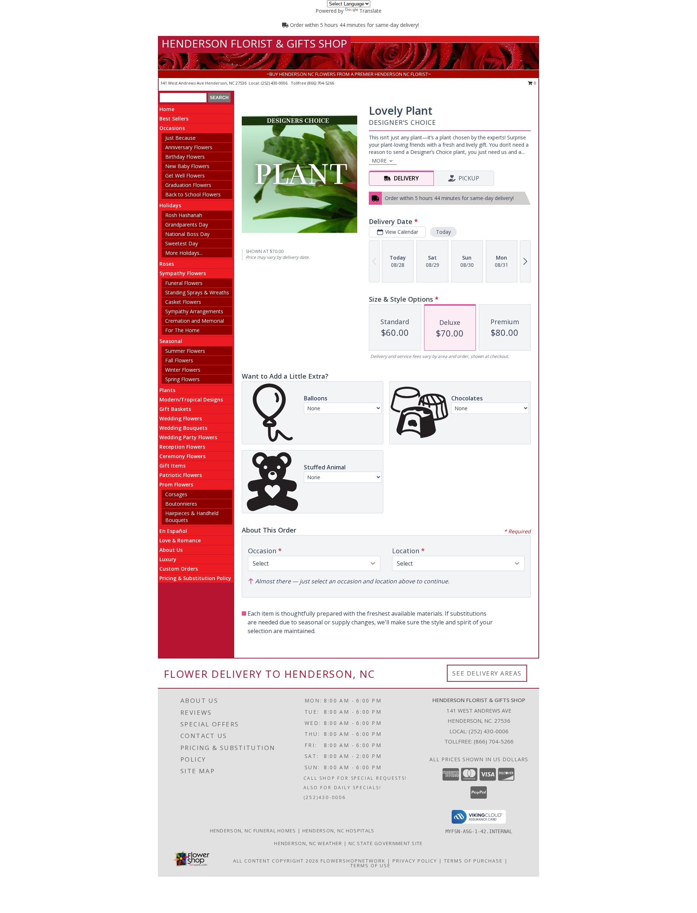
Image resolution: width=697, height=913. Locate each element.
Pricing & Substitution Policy (195, 578)
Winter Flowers (182, 369)
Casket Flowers (183, 301)
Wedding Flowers (180, 418)
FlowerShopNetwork (353, 860)
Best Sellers (173, 118)
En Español (173, 530)
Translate (370, 10)
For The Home (182, 330)
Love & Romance (180, 540)
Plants (167, 390)
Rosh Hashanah (183, 215)
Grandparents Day (186, 224)
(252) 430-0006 (275, 83)
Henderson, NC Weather (308, 843)
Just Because (180, 137)
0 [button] (535, 83)
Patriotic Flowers (180, 475)
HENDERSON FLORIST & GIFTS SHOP (254, 43)
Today (443, 231)
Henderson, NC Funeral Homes (253, 830)
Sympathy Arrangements (194, 311)
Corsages (176, 494)
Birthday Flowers (185, 156)
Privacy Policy (414, 860)
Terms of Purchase (473, 860)
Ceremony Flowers (182, 456)
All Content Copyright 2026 (276, 860)
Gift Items (172, 465)
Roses (166, 263)
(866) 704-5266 (320, 83)
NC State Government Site (385, 843)
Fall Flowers (179, 360)
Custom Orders (178, 568)
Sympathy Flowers (182, 273)
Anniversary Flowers (188, 147)
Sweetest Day (181, 243)
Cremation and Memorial (194, 320)
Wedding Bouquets (183, 427)
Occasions (172, 128)
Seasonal (170, 341)
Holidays (170, 205)
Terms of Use (370, 865)
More (379, 160)
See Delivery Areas (487, 673)
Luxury (167, 559)
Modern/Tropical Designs (191, 399)
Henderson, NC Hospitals (338, 830)
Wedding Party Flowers (188, 437)
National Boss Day (187, 234)
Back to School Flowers (193, 194)
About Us (171, 549)
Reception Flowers (182, 446)
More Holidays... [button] (184, 252)
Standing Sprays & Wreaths (197, 292)
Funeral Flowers (184, 283)
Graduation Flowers (188, 185)
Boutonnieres (181, 503)
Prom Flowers (176, 484)
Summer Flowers (185, 350)
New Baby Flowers (187, 166)
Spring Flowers (182, 379)
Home (166, 109)
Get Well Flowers (185, 175)
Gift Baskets (175, 408)
